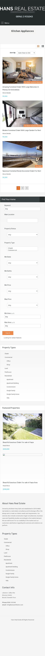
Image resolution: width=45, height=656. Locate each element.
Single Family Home (13, 394)
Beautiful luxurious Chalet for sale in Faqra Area (20, 483)
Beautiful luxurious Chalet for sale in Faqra (18, 442)
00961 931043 (11, 602)
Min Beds (7, 257)
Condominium (11, 387)
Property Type (9, 243)
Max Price (7, 299)
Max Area (9, 322)
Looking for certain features (12, 338)
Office (8, 361)
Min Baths (8, 271)
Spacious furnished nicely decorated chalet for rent (22, 171)
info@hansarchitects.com (14, 605)
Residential (8, 376)
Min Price (7, 285)
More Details (7, 93)
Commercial (8, 357)
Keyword (7, 205)
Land (6, 368)
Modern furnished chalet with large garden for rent (22, 130)
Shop (8, 365)
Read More (6, 445)
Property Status (10, 228)
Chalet (7, 353)
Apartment (10, 379)
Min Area (9, 313)
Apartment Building (13, 383)
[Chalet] (22, 248)
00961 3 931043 (24, 17)
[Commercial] (22, 250)
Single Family (11, 390)
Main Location (9, 214)
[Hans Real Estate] (22, 9)
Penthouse (8, 372)
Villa (8, 398)
